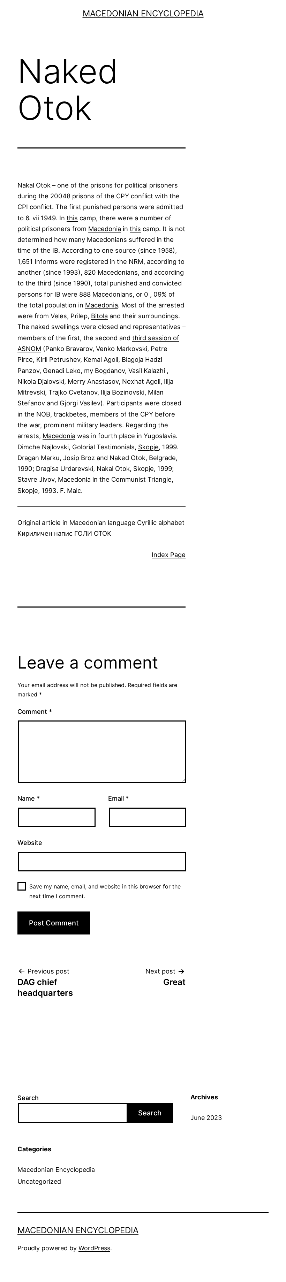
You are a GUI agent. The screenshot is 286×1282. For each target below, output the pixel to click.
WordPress (94, 1248)
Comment (34, 711)
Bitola (99, 316)
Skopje (148, 447)
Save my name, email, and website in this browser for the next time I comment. (105, 891)
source (125, 250)
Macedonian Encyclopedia (143, 13)
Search (28, 1097)
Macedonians (107, 239)
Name (28, 798)
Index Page (169, 554)
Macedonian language (102, 522)
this (72, 218)
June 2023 (206, 1117)
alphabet (171, 522)
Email (118, 798)
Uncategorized (39, 1181)
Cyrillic (147, 522)
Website (29, 842)
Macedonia (104, 228)
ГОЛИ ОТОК (92, 533)
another (29, 272)
